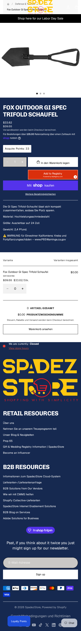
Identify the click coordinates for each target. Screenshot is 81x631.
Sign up (40, 574)
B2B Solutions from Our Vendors (22, 488)
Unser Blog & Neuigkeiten (18, 435)
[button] (53, 175)
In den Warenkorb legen (55, 163)
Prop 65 (8, 441)
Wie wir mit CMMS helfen (18, 494)
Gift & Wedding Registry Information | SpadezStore (33, 446)
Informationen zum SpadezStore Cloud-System (31, 476)
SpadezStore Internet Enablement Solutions (29, 506)
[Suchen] (12, 7)
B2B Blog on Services (16, 512)
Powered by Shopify (54, 607)
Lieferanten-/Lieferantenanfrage (22, 482)
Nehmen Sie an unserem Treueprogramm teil (30, 428)
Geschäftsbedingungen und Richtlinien (40, 616)
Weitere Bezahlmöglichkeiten (40, 194)
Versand (33, 320)
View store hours (19, 348)
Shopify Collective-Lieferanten (21, 500)
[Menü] (4, 7)
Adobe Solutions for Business (21, 518)
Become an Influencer (16, 452)
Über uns (8, 423)
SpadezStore (33, 607)
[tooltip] (75, 177)
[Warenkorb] (76, 7)
